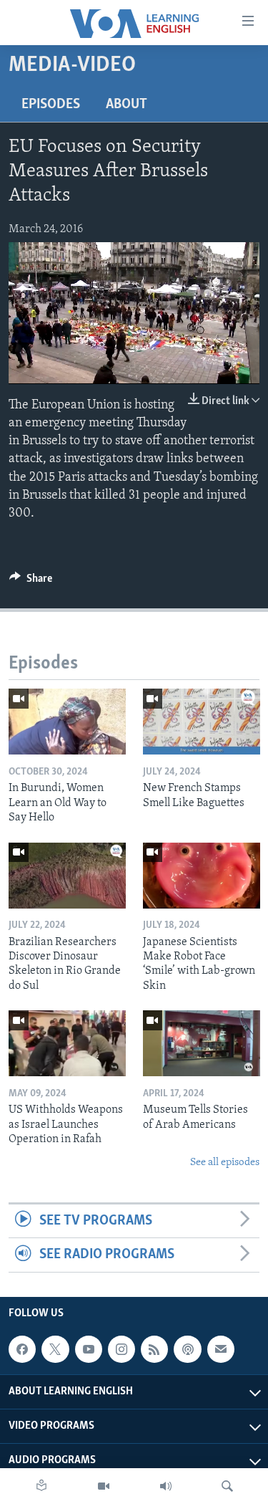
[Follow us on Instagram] (121, 1349)
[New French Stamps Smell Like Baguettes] (201, 722)
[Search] (227, 1486)
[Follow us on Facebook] (22, 1349)
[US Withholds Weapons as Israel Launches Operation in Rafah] (67, 1043)
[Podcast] (187, 1349)
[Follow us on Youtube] (88, 1349)
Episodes (50, 104)
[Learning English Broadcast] (165, 1486)
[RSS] (154, 1349)
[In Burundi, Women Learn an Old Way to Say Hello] (67, 722)
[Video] (103, 1486)
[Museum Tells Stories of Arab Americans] (201, 1043)
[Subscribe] (220, 1349)
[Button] (30, 581)
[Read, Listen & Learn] (41, 1486)
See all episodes (224, 1162)
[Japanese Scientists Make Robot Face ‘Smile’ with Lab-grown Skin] (201, 876)
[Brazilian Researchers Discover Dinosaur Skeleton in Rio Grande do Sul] (67, 876)
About (126, 104)
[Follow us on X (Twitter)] (55, 1349)
